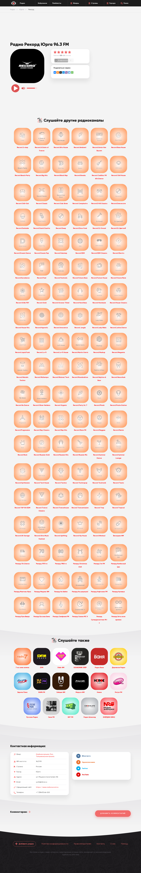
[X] (60, 72)
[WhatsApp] (72, 72)
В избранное (63, 60)
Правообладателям (82, 844)
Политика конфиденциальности (54, 844)
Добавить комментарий (113, 813)
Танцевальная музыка (45, 756)
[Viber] (66, 72)
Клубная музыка (42, 754)
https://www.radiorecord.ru (47, 787)
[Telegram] (69, 72)
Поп (51, 754)
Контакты (101, 844)
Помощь (124, 844)
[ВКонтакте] (55, 72)
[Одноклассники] (57, 72)
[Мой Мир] (63, 72)
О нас (113, 844)
